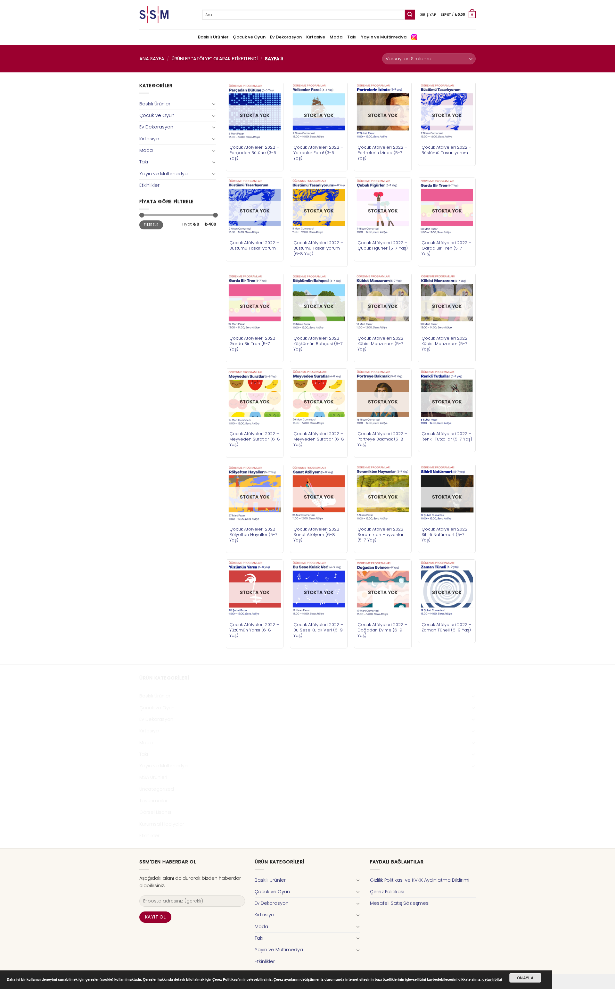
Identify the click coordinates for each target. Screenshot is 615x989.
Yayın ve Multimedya (384, 37)
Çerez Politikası (387, 891)
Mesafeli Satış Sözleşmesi (400, 903)
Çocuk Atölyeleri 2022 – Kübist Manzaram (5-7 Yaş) (382, 343)
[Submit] (410, 15)
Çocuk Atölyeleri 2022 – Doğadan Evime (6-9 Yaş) (382, 630)
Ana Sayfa (151, 58)
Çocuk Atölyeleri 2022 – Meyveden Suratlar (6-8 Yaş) (254, 439)
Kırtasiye (315, 37)
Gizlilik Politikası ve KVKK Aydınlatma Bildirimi (419, 880)
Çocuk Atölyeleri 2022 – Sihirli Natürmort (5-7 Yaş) (447, 534)
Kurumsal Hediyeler (161, 824)
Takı (352, 37)
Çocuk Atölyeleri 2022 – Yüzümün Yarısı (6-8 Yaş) (254, 630)
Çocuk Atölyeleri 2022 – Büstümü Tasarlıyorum (447, 149)
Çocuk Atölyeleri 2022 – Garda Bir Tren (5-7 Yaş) (447, 248)
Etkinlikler (149, 185)
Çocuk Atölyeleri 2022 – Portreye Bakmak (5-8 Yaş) (382, 439)
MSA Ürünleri (153, 777)
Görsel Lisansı (155, 812)
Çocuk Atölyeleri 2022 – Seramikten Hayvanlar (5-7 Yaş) (382, 534)
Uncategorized (156, 789)
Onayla (525, 978)
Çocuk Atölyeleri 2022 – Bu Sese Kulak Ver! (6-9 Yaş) (318, 630)
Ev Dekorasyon (286, 37)
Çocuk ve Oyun (249, 37)
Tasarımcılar (153, 800)
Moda (336, 37)
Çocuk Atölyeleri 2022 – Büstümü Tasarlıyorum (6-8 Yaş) (318, 248)
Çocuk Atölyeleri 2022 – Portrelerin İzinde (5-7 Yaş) (382, 152)
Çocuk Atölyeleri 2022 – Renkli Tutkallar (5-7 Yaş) (447, 436)
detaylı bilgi (492, 979)
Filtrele (151, 224)
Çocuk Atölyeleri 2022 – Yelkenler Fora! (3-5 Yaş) (318, 152)
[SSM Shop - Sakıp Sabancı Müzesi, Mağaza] (166, 14)
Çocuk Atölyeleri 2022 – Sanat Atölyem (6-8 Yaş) (318, 534)
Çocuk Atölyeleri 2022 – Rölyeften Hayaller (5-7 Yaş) (254, 534)
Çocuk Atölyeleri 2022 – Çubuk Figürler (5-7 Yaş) (382, 245)
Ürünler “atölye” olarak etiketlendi (215, 58)
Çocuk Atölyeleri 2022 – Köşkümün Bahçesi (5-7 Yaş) (318, 343)
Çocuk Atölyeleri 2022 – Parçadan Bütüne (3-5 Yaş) (254, 152)
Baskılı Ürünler (213, 37)
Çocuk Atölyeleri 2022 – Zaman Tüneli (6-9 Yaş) (447, 627)
